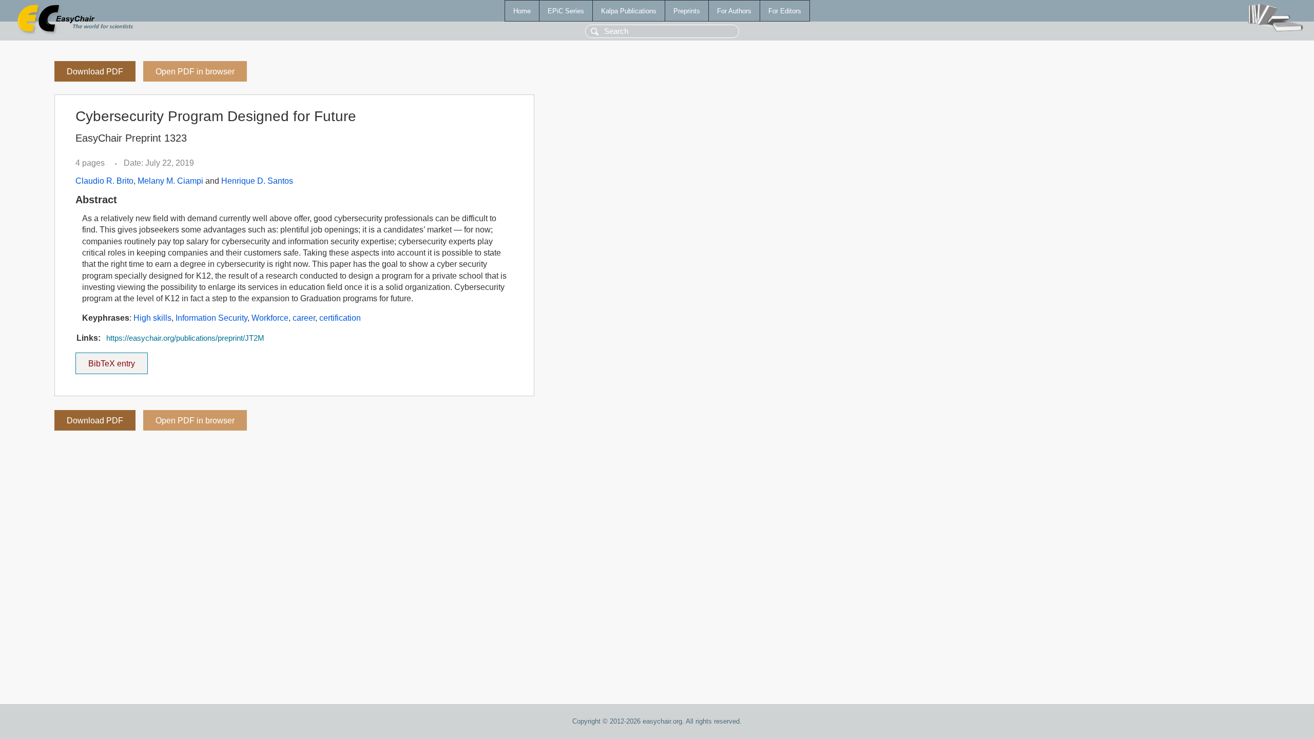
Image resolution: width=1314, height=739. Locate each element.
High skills (152, 318)
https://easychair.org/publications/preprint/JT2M (185, 338)
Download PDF (95, 71)
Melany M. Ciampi (170, 181)
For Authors (734, 11)
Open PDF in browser (195, 71)
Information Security (211, 318)
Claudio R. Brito (104, 181)
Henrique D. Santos (257, 181)
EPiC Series (566, 11)
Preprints (686, 11)
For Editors (784, 11)
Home (522, 11)
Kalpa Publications (628, 11)
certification (340, 318)
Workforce (270, 318)
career (304, 318)
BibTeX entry (118, 360)
